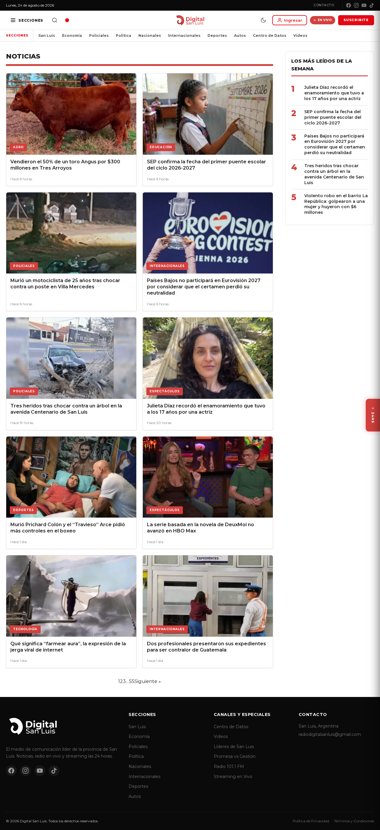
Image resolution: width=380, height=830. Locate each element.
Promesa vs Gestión (235, 756)
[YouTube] (364, 5)
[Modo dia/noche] (263, 20)
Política (123, 35)
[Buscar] (55, 20)
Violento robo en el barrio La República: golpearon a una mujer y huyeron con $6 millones (336, 204)
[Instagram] (356, 5)
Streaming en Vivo (233, 776)
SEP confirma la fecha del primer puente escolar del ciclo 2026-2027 (332, 117)
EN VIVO (325, 20)
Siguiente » (147, 681)
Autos (240, 35)
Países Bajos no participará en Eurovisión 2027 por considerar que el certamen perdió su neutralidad (334, 144)
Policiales (99, 35)
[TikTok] (371, 5)
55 (131, 681)
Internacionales (184, 35)
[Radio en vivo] (67, 20)
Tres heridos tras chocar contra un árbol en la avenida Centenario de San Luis (334, 174)
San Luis (46, 35)
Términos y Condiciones (354, 821)
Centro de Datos (269, 35)
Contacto (324, 5)
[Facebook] (348, 5)
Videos (300, 35)
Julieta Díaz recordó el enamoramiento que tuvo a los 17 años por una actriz (334, 93)
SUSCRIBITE (356, 20)
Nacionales (149, 35)
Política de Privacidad (311, 821)
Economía (72, 35)
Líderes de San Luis (234, 746)
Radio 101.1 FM (229, 766)
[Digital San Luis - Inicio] (190, 20)
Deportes (217, 35)
